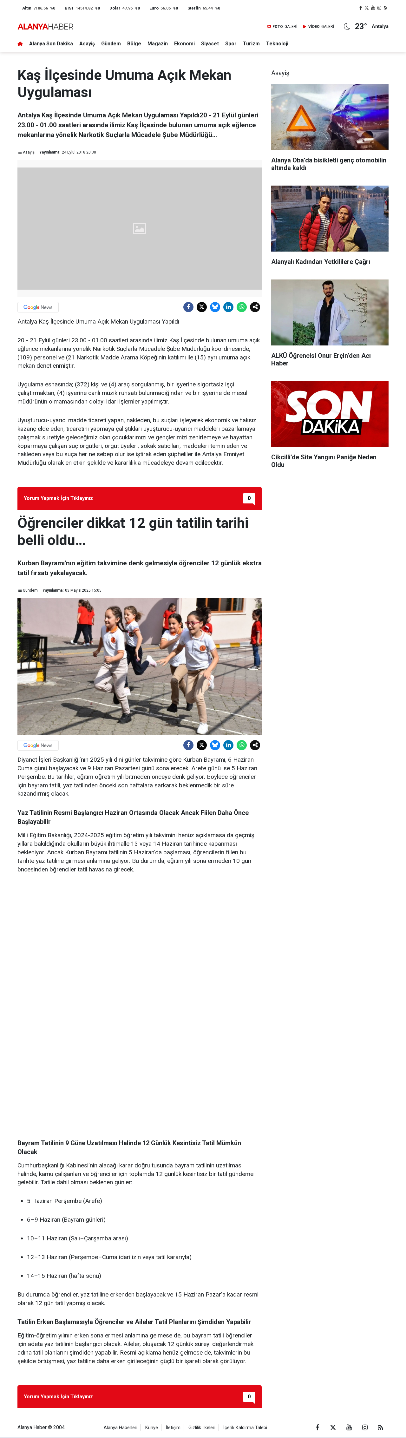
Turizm (251, 44)
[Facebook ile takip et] (360, 8)
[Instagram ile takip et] (379, 8)
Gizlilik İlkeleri (201, 1427)
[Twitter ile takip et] (367, 8)
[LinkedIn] (228, 307)
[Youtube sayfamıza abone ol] (373, 8)
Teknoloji (277, 44)
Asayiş (87, 44)
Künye (151, 1427)
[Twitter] (202, 307)
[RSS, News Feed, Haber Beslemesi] (385, 8)
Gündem (111, 44)
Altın (26, 8)
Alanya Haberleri (120, 1427)
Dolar (115, 8)
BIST (69, 8)
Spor (231, 44)
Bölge (134, 44)
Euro (154, 8)
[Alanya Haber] (45, 26)
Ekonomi (184, 44)
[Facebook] (188, 307)
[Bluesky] (215, 307)
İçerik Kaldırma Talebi (245, 1427)
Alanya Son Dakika (51, 44)
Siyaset (210, 44)
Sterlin (194, 8)
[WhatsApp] (242, 307)
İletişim (173, 1427)
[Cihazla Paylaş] (255, 307)
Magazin (157, 44)
